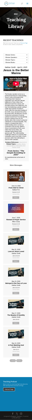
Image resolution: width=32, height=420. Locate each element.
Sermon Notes (16, 194)
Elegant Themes (16, 416)
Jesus (23, 144)
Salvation (9, 145)
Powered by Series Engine (16, 365)
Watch (15, 197)
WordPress (16, 418)
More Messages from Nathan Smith (19, 146)
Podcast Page (9, 389)
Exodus (18, 144)
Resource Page (24, 43)
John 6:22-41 (23, 142)
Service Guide (16, 225)
